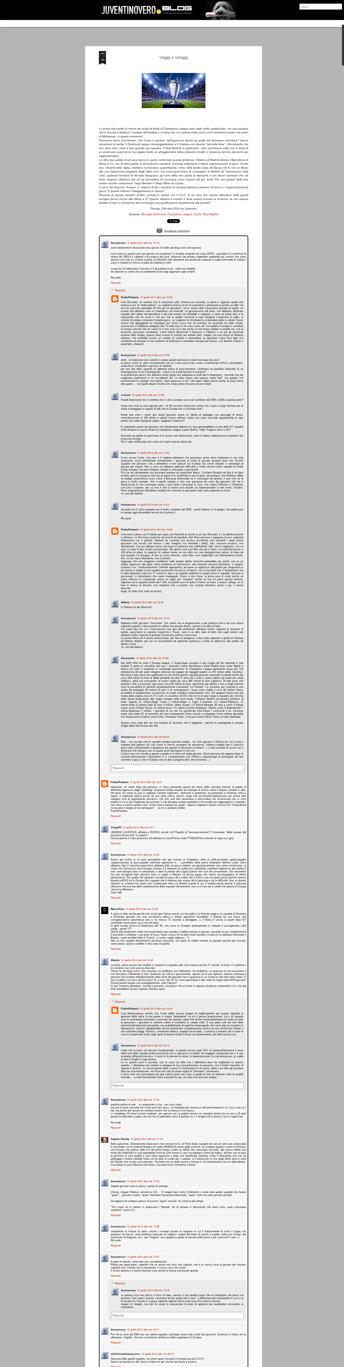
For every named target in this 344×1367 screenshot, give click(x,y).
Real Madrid (210, 214)
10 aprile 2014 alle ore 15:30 (141, 905)
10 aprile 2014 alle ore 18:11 (142, 1326)
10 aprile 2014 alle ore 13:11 (138, 824)
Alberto (124, 599)
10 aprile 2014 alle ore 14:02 (153, 452)
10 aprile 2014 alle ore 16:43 (136, 957)
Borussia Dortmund (154, 214)
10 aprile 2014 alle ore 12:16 (142, 242)
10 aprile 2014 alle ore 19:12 (153, 1042)
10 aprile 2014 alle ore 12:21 (145, 778)
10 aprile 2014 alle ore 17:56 (142, 1223)
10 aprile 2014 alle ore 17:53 (142, 1178)
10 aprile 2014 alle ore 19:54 (152, 654)
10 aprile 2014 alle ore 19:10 (153, 615)
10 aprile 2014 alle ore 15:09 (156, 529)
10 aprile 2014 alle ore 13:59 (147, 394)
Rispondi (115, 282)
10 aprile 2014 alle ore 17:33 (146, 1135)
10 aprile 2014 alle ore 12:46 (156, 297)
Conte (197, 214)
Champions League (179, 214)
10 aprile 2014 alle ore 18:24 (156, 1005)
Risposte (119, 290)
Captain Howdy (119, 1135)
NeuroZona (117, 905)
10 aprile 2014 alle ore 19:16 (153, 1287)
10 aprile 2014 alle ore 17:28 (142, 1096)
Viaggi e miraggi (173, 57)
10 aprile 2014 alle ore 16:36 (147, 599)
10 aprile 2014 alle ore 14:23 (142, 851)
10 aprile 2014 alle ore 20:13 (157, 1350)
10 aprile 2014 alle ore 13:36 (153, 354)
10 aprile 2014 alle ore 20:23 (153, 733)
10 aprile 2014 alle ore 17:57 (142, 1253)
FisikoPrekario (129, 297)
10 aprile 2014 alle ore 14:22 (153, 504)
